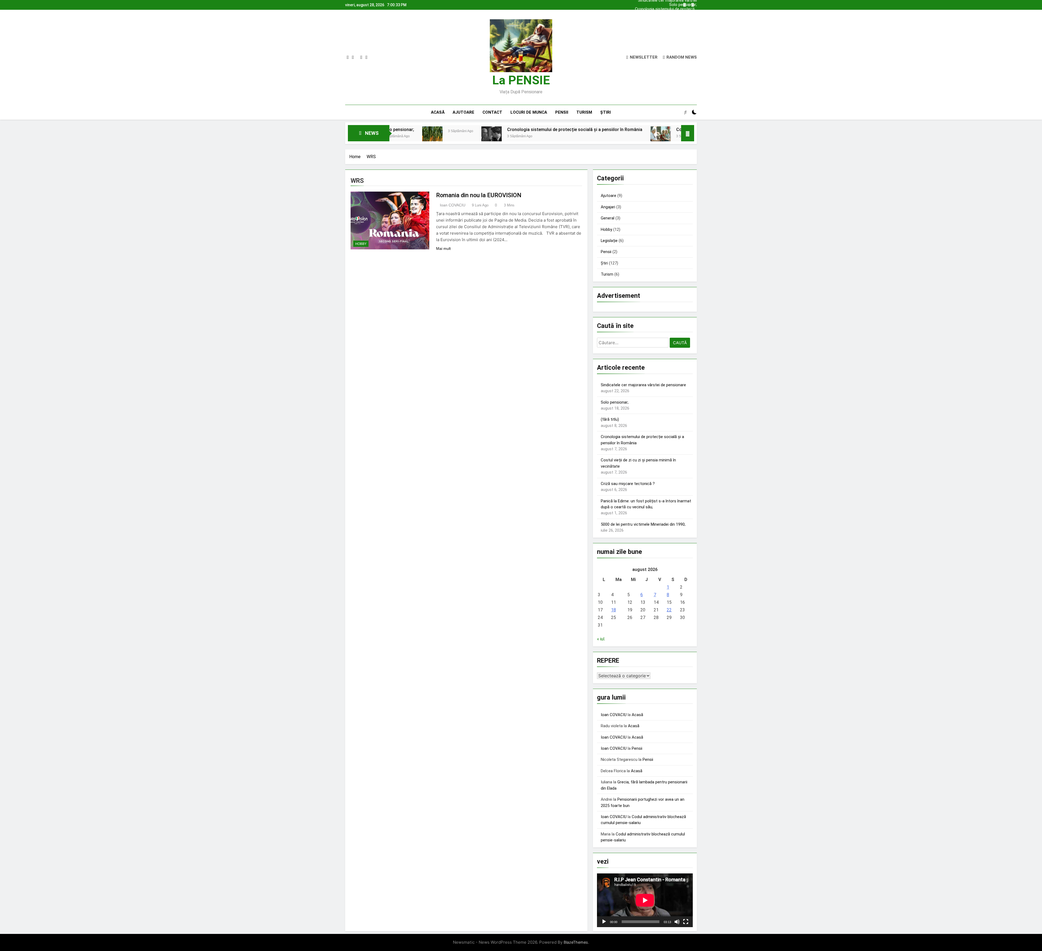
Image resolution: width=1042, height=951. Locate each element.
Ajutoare (463, 112)
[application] (645, 900)
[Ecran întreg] (685, 921)
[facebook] (347, 57)
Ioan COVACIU (452, 205)
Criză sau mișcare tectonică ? (628, 483)
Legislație (609, 240)
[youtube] (366, 57)
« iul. (601, 639)
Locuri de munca (528, 112)
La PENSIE (521, 80)
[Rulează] (604, 921)
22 (669, 609)
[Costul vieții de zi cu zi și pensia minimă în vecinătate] (585, 136)
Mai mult (443, 248)
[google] (361, 57)
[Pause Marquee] (687, 133)
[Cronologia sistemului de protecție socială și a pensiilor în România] (416, 136)
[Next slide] (692, 5)
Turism (584, 112)
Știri (605, 112)
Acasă (437, 112)
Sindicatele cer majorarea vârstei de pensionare (667, 10)
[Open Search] (685, 112)
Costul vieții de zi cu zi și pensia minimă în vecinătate (654, 129)
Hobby (361, 244)
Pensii (561, 112)
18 (613, 609)
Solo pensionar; (683, 15)
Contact (492, 112)
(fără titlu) (610, 419)
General (607, 218)
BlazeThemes (576, 942)
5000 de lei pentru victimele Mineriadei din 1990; (643, 524)
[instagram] (352, 57)
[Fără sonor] (677, 921)
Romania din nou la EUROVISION (478, 195)
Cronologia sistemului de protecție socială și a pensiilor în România (666, 6)
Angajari (608, 207)
